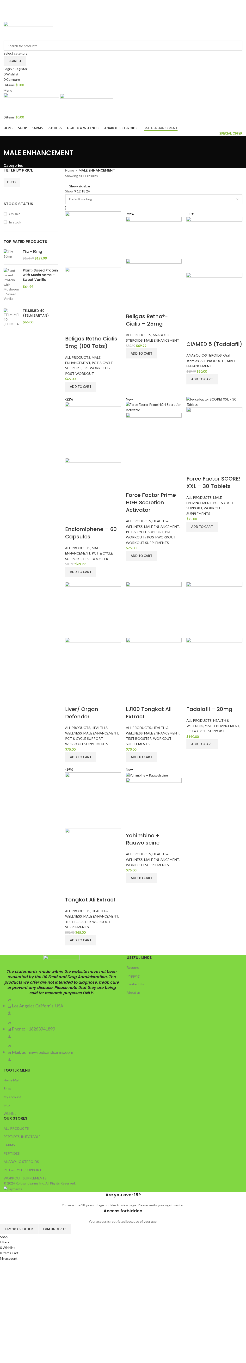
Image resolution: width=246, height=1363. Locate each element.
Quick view (84, 329)
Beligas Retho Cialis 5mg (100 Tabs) (91, 342)
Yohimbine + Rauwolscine (143, 839)
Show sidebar (80, 186)
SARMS (9, 1145)
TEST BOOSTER (95, 559)
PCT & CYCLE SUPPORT (145, 532)
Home (70, 170)
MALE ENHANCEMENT (161, 340)
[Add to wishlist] (97, 329)
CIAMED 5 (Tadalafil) (214, 344)
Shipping (133, 976)
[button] (80, 387)
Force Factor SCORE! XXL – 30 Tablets (213, 482)
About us (134, 992)
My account (12, 1097)
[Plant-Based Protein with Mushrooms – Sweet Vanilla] (11, 284)
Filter (12, 182)
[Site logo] (28, 31)
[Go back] (10, 142)
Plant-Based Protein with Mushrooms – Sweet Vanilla (40, 275)
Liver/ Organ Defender (81, 712)
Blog (7, 1105)
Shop (7, 1088)
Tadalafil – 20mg (209, 709)
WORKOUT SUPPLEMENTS (147, 543)
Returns (133, 967)
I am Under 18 (54, 1229)
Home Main (12, 1080)
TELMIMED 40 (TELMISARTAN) (36, 313)
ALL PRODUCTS (77, 357)
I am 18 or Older (19, 1229)
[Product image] (93, 295)
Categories (13, 165)
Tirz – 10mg (32, 251)
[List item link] (61, 1029)
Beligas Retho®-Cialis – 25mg (147, 320)
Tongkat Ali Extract (90, 899)
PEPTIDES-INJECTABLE (22, 1137)
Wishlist (10, 1113)
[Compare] (71, 329)
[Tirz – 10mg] (11, 255)
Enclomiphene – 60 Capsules (91, 532)
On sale (14, 214)
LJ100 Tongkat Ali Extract (149, 712)
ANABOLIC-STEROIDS (204, 355)
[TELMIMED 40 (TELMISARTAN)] (11, 317)
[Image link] (61, 961)
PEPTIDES (12, 1153)
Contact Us (135, 984)
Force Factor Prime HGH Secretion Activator (151, 502)
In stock (15, 222)
